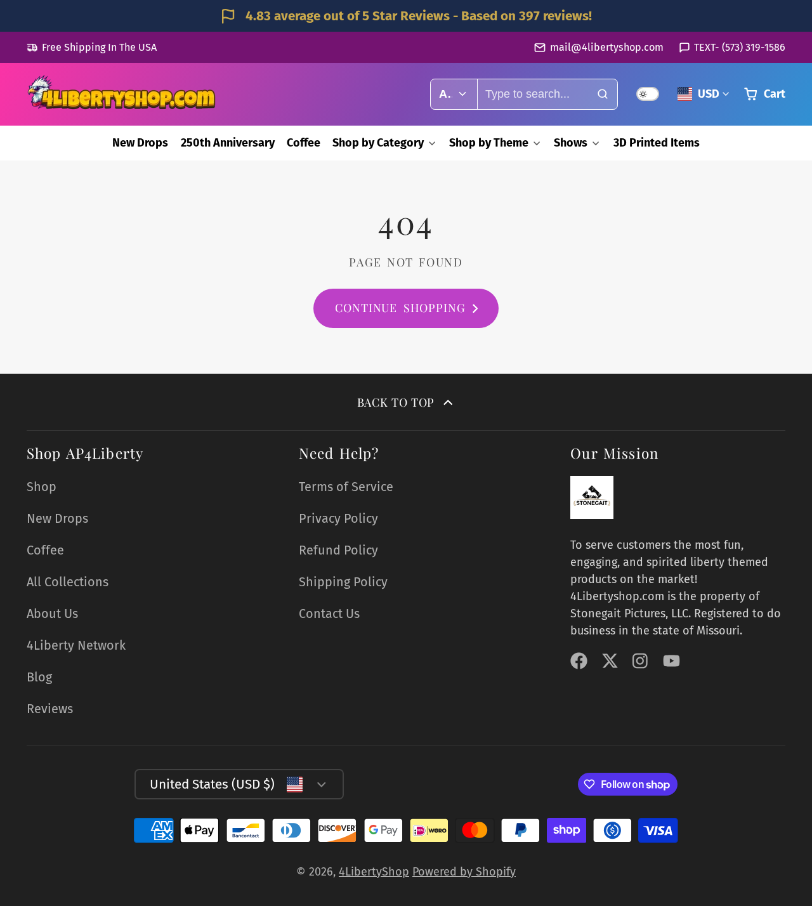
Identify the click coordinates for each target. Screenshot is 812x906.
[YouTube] (671, 660)
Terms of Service (346, 486)
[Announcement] (406, 16)
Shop (41, 486)
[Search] (602, 94)
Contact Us (329, 613)
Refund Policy (338, 550)
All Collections (67, 581)
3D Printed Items (656, 143)
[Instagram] (641, 660)
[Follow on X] (610, 660)
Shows (570, 143)
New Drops (140, 143)
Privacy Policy (338, 518)
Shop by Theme (488, 143)
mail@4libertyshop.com (606, 47)
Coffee (303, 143)
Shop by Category (378, 143)
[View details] (591, 497)
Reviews (50, 708)
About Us (52, 613)
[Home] (122, 94)
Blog (39, 677)
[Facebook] (578, 660)
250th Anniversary (228, 143)
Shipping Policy (343, 581)
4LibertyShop (374, 872)
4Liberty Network (76, 645)
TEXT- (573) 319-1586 (739, 47)
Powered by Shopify (464, 872)
